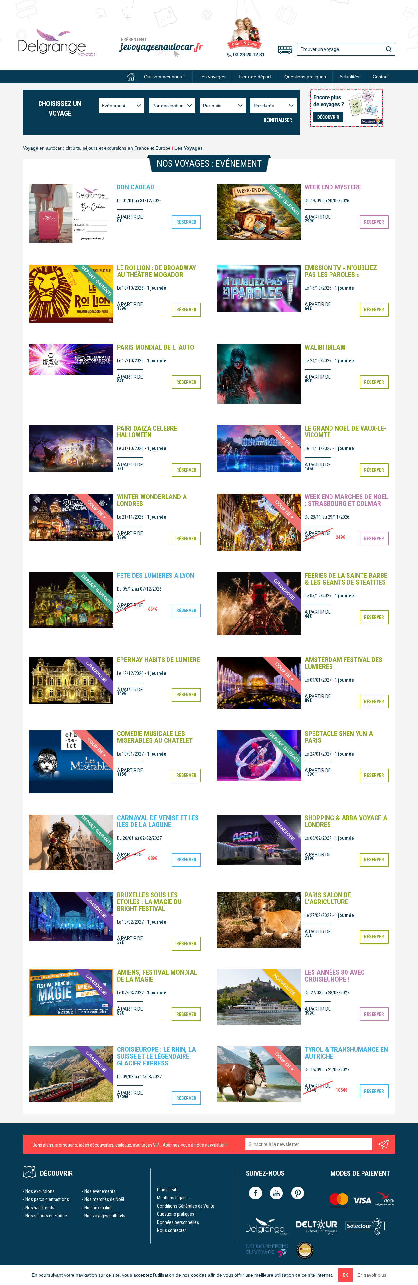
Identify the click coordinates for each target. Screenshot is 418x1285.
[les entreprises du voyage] (267, 1250)
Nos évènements (100, 1191)
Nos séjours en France (46, 1215)
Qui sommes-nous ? (165, 76)
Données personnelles (178, 1222)
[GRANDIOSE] (259, 603)
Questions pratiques (305, 76)
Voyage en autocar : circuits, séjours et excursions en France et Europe (96, 148)
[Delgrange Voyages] (267, 1226)
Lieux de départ (255, 76)
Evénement (113, 105)
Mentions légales (173, 1197)
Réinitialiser (278, 119)
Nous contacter (171, 1230)
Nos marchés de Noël (104, 1199)
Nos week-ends (39, 1207)
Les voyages (212, 76)
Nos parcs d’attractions (47, 1199)
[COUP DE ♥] (71, 761)
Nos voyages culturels (104, 1215)
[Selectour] (365, 1226)
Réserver (186, 222)
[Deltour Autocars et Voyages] (316, 1226)
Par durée (264, 105)
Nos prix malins (98, 1207)
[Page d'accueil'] (130, 76)
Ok (345, 1274)
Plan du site (168, 1189)
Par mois (212, 105)
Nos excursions (40, 1191)
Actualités (349, 76)
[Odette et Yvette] (56, 42)
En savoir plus (371, 1274)
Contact (381, 76)
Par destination (168, 105)
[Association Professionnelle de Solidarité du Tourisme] (305, 1250)
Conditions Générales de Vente (185, 1206)
